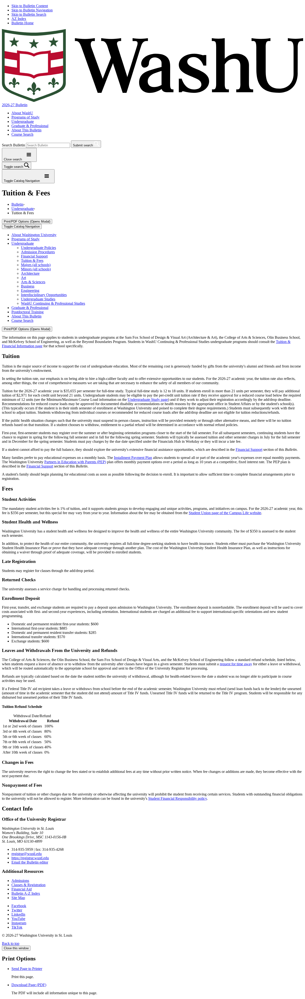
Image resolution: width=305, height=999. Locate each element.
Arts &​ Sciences (33, 282)
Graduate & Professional (29, 126)
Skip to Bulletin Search (28, 14)
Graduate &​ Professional (29, 308)
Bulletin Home (22, 23)
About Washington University (33, 235)
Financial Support (34, 256)
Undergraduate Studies (38, 299)
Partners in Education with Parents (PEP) (75, 462)
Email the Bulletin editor (29, 862)
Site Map (18, 898)
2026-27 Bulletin (14, 105)
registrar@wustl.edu (26, 854)
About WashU (22, 113)
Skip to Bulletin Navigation (32, 10)
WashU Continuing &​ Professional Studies (53, 303)
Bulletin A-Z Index (25, 893)
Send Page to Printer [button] (26, 969)
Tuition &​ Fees (32, 260)
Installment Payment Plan (133, 458)
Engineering (30, 290)
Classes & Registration (28, 885)
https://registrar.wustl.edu (30, 858)
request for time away (236, 664)
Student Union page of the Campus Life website (225, 513)
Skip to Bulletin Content (29, 6)
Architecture (30, 273)
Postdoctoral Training (27, 312)
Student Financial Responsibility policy (177, 798)
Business (27, 286)
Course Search (22, 134)
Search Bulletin (13, 145)
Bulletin (17, 204)
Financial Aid (21, 889)
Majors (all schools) (36, 265)
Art (23, 278)
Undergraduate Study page (148, 400)
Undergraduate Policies (38, 248)
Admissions (20, 881)
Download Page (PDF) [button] (28, 985)
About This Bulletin (26, 130)
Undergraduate (22, 121)
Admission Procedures (38, 252)
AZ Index (18, 19)
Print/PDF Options (27, 221)
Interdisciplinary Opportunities (44, 295)
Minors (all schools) (36, 269)
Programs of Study (25, 117)
